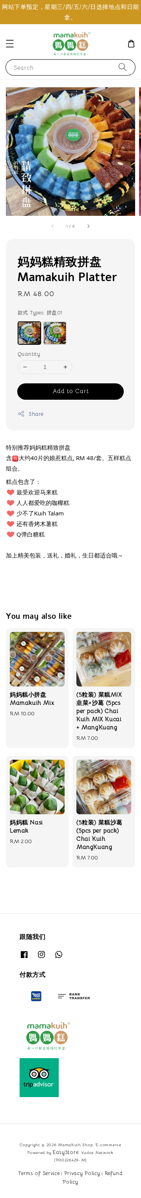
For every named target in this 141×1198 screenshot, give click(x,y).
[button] (9, 43)
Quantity (29, 354)
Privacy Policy (82, 1173)
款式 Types (40, 312)
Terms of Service (39, 1173)
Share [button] (36, 413)
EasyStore (65, 1152)
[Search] (122, 67)
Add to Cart (70, 391)
